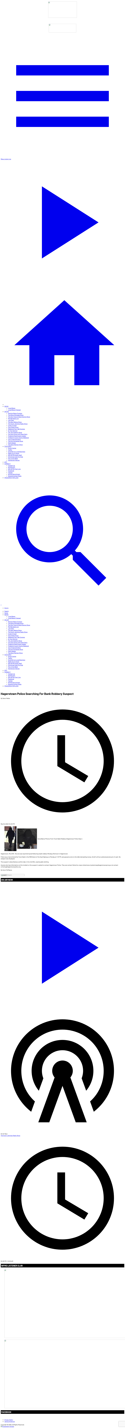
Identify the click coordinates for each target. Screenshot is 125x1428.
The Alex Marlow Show (15, 422)
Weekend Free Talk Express (16, 429)
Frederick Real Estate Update (17, 436)
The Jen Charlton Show (15, 432)
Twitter (10, 472)
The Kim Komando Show (15, 441)
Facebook (11, 471)
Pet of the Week (13, 458)
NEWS (6, 406)
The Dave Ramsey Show (15, 444)
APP (5, 462)
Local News (11, 408)
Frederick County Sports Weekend (18, 437)
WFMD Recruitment (14, 474)
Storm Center (12, 448)
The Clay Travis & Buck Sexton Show (19, 417)
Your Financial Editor (14, 439)
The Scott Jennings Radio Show (18, 424)
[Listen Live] (62, 946)
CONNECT (7, 464)
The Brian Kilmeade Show (16, 415)
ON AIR (6, 411)
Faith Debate (12, 443)
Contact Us (11, 465)
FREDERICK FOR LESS (11, 478)
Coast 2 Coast (12, 425)
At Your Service (12, 431)
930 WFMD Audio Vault (15, 455)
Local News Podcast (14, 410)
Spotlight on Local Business (16, 451)
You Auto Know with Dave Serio (17, 434)
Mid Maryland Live (13, 418)
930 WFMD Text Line (14, 469)
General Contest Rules (14, 476)
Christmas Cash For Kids (15, 457)
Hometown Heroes (14, 460)
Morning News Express (15, 413)
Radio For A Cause (13, 453)
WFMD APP (11, 467)
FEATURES (7, 446)
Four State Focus (13, 427)
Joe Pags (11, 420)
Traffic (10, 450)
